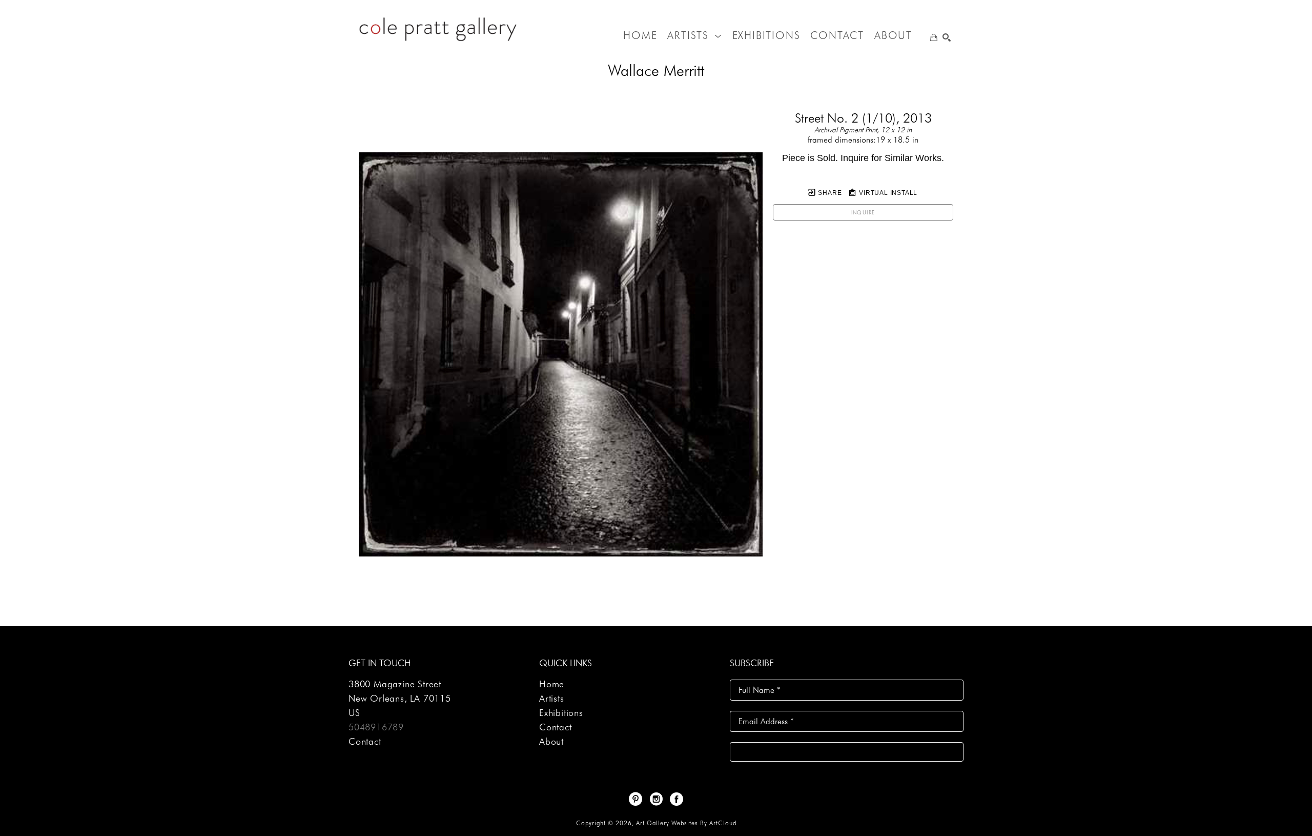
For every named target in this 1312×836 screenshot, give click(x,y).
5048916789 (376, 727)
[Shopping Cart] (933, 37)
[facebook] (676, 799)
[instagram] (656, 799)
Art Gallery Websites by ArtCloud (686, 823)
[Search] (946, 37)
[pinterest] (635, 799)
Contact (364, 741)
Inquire (863, 212)
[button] (694, 35)
